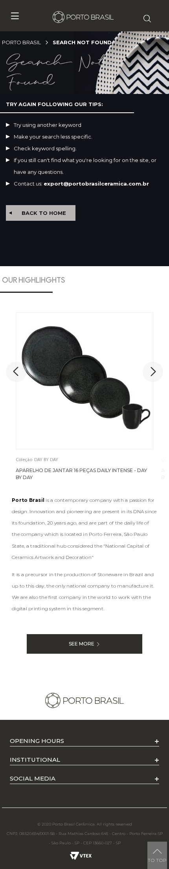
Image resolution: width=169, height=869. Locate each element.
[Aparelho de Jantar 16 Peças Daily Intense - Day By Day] (84, 380)
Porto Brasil (21, 42)
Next (153, 372)
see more (81, 644)
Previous (16, 372)
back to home (44, 213)
